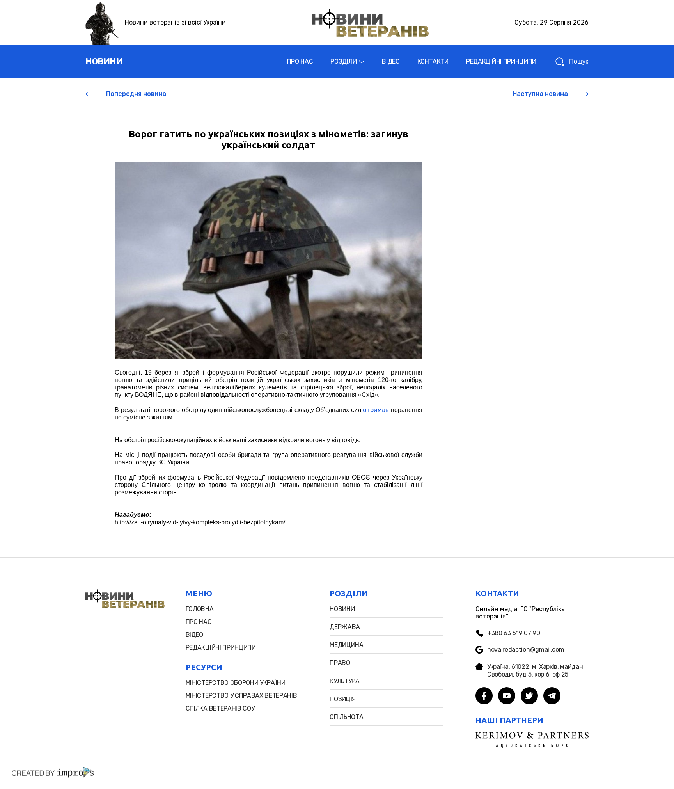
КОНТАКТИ (433, 61)
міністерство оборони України (236, 682)
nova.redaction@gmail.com (525, 649)
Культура (344, 681)
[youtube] (506, 696)
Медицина (346, 645)
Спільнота (346, 717)
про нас (199, 622)
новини (103, 61)
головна (200, 609)
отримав (376, 410)
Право (340, 662)
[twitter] (529, 696)
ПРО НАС (300, 61)
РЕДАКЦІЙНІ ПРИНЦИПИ (501, 61)
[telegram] (551, 696)
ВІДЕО (390, 61)
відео (194, 634)
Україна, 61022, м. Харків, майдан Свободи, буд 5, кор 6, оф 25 (535, 670)
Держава (345, 627)
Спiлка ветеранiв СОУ (220, 708)
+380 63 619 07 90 (513, 633)
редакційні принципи (221, 647)
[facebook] (484, 696)
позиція (343, 699)
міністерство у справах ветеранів (241, 695)
